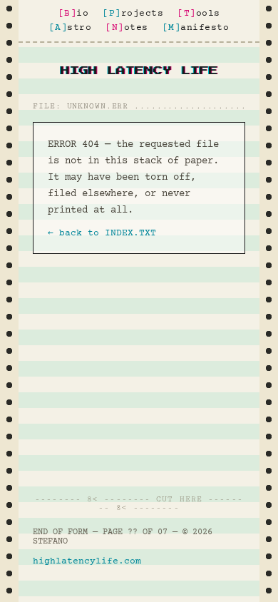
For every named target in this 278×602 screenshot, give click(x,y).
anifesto (196, 28)
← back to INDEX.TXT (102, 233)
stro (70, 28)
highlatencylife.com (87, 561)
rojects (133, 14)
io (73, 14)
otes (126, 28)
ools (198, 14)
